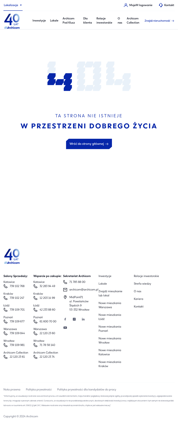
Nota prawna (11, 389)
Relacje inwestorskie (104, 20)
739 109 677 (17, 321)
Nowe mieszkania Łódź (110, 317)
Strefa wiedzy (142, 284)
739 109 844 (17, 333)
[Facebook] (65, 319)
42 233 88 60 (47, 310)
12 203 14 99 (47, 298)
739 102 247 (17, 298)
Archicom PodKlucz (69, 20)
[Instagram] (74, 319)
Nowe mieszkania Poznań (110, 328)
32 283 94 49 (47, 286)
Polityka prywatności (39, 389)
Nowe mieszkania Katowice (110, 352)
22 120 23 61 (17, 357)
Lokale (54, 20)
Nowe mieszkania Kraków (110, 364)
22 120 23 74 (47, 357)
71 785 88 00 (77, 282)
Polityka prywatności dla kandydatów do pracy (86, 389)
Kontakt (138, 306)
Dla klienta (87, 20)
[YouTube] (65, 328)
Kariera (138, 299)
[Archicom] (12, 21)
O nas (120, 20)
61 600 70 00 (48, 321)
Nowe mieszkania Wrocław (110, 340)
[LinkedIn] (83, 319)
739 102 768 (17, 286)
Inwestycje (39, 20)
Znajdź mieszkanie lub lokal (110, 293)
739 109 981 (17, 345)
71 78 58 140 (47, 345)
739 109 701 (17, 310)
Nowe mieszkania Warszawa (110, 305)
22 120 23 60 (47, 333)
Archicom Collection (133, 20)
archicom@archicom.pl (81, 289)
